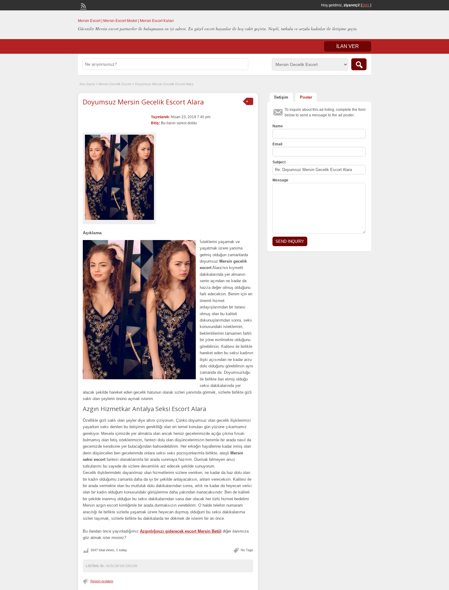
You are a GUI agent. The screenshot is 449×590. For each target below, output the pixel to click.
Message (280, 180)
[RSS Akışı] (82, 4)
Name (277, 126)
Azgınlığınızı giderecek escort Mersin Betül (180, 531)
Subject (279, 162)
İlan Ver (347, 46)
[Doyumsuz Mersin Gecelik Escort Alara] (119, 177)
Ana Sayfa (87, 84)
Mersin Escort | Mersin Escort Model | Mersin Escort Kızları (126, 21)
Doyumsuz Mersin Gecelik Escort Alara (143, 101)
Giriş (365, 5)
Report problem (101, 581)
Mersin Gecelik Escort (114, 84)
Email (277, 144)
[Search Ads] (359, 64)
